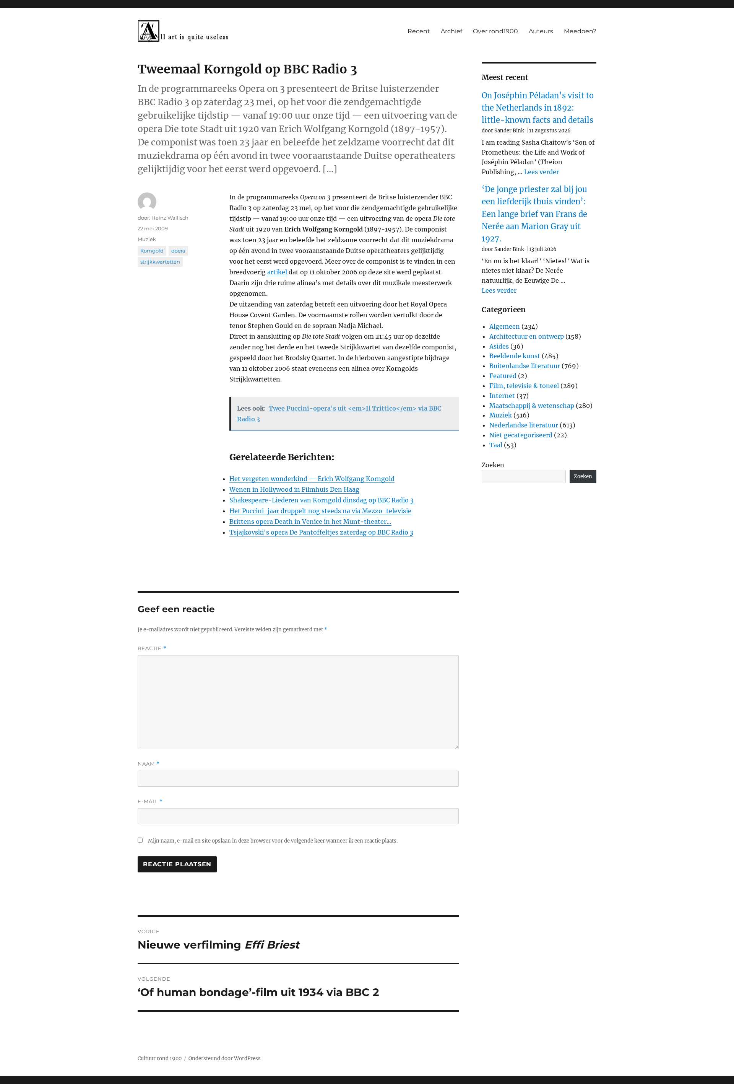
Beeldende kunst (514, 356)
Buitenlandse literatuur (524, 366)
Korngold (152, 251)
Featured (502, 376)
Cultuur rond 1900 (160, 1058)
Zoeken (493, 465)
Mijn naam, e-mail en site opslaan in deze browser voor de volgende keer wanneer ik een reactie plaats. (273, 841)
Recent (419, 31)
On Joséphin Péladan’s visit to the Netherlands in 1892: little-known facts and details (538, 108)
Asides (499, 346)
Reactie (152, 648)
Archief (451, 31)
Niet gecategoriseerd (520, 435)
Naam (149, 764)
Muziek (147, 239)
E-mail (150, 801)
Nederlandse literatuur (523, 425)
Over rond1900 (495, 31)
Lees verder (541, 172)
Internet (502, 395)
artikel (277, 272)
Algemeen (504, 326)
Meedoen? (580, 31)
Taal (495, 445)
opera (178, 251)
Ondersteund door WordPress (224, 1058)
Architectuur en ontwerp (526, 336)
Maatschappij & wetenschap (531, 405)
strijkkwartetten (160, 262)
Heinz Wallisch (169, 218)
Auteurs (541, 31)
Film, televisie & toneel (524, 386)
